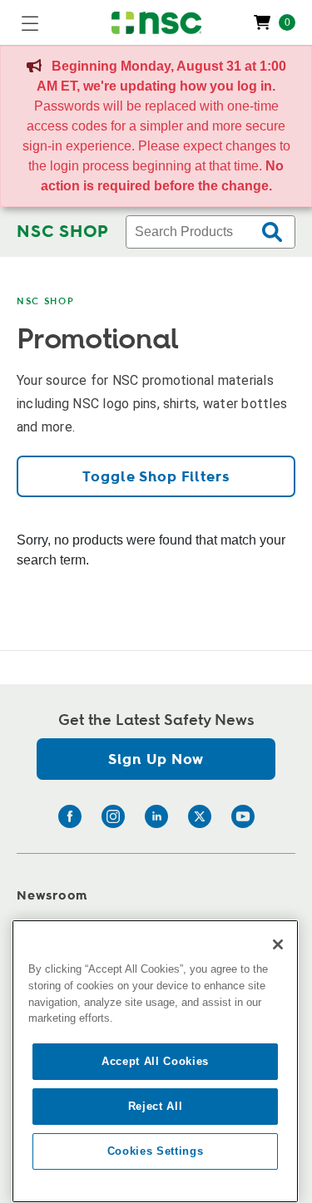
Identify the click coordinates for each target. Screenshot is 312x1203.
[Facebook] (70, 816)
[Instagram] (113, 816)
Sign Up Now (155, 759)
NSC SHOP (63, 232)
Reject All (155, 1106)
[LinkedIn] (156, 816)
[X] (199, 816)
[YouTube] (243, 816)
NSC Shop (45, 301)
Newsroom (52, 896)
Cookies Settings (155, 1151)
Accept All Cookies (155, 1061)
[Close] (278, 944)
